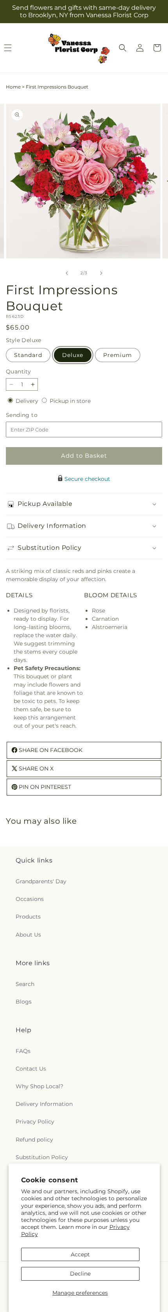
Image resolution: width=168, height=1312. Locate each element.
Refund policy (34, 1139)
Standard (28, 355)
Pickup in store (70, 400)
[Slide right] (101, 273)
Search (25, 984)
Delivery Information (44, 1103)
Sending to (33, 415)
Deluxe (72, 355)
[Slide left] (66, 273)
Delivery (28, 400)
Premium (117, 355)
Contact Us (31, 1068)
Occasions (30, 898)
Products (28, 916)
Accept (80, 1254)
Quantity (18, 371)
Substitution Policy (42, 1157)
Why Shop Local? (39, 1086)
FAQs (23, 1051)
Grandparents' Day (41, 881)
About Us (28, 934)
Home (13, 87)
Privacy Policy (35, 1121)
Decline (80, 1273)
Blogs (24, 1001)
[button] (122, 47)
